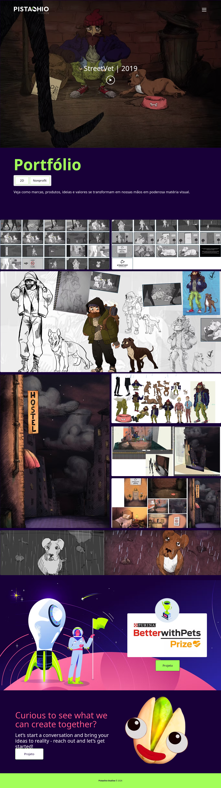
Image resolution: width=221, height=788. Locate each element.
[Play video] (110, 80)
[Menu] (204, 10)
